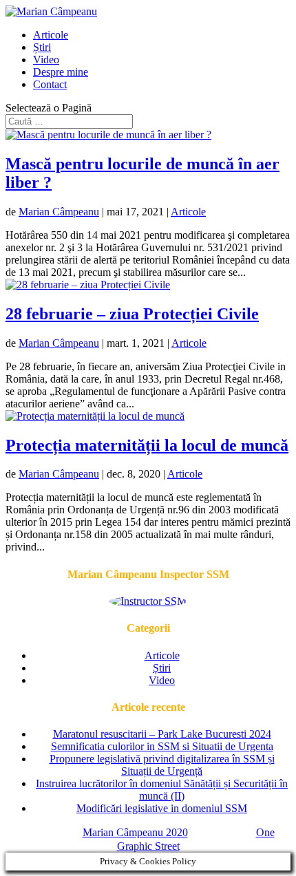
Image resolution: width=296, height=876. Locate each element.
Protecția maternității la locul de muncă (147, 445)
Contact (50, 84)
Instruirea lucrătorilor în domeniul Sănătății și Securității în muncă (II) (162, 790)
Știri (42, 47)
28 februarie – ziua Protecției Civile (132, 314)
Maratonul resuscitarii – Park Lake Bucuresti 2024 (162, 734)
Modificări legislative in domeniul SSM (161, 808)
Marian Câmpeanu (59, 211)
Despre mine (60, 72)
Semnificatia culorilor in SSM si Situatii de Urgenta (162, 746)
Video (46, 59)
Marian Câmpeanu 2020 (135, 832)
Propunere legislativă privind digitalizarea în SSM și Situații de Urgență (162, 765)
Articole (50, 35)
